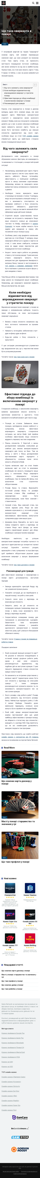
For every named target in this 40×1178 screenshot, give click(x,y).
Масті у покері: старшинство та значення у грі (19, 976)
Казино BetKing (30, 945)
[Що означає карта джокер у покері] (20, 764)
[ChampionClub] (10, 893)
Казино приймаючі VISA (11, 1057)
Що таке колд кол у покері (24, 357)
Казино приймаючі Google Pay (13, 1033)
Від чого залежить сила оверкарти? (18, 88)
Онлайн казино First (9, 1110)
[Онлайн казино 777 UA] (10, 943)
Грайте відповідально (20, 1173)
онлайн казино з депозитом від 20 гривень (20, 737)
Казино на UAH (7, 1062)
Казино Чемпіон (30, 895)
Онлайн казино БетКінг (10, 1091)
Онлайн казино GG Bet (30, 922)
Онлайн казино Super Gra (11, 1105)
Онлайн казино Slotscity (11, 1086)
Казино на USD (7, 1067)
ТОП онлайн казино (30, 136)
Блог (12, 37)
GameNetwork (6, 37)
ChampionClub (10, 895)
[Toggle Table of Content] (34, 85)
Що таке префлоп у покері (15, 862)
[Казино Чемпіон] (30, 893)
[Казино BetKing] (30, 943)
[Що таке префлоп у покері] (20, 845)
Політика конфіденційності (29, 1171)
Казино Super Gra (10, 922)
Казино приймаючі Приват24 (13, 1048)
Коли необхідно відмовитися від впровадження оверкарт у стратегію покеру (18, 93)
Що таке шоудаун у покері (24, 565)
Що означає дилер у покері (12, 985)
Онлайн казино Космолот (11, 1082)
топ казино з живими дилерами (18, 266)
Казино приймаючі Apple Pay (13, 1038)
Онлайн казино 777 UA (10, 946)
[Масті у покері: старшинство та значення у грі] (20, 805)
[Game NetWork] (4, 3)
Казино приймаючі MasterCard (13, 1052)
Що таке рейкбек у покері (12, 989)
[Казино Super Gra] (10, 919)
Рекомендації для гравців (14, 103)
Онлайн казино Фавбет (10, 1101)
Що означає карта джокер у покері (16, 971)
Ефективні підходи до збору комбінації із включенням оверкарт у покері (19, 99)
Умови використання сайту (11, 1171)
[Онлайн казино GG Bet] (30, 919)
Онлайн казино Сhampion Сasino (13, 1077)
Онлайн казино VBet (9, 1096)
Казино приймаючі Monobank (13, 1043)
